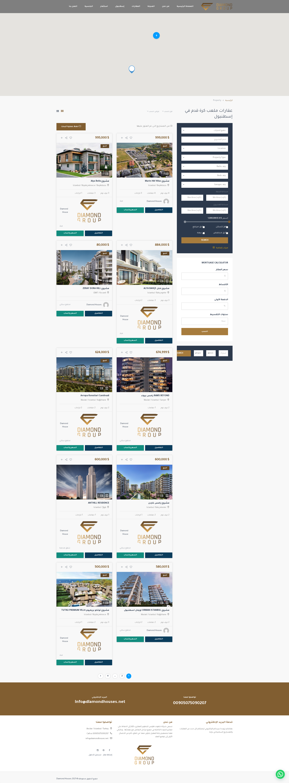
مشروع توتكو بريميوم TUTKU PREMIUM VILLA (85, 610)
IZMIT (95, 293)
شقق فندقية (64, 548)
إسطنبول (119, 6)
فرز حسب (167, 112)
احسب (205, 332)
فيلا (121, 201)
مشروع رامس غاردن (158, 503)
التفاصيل (159, 210)
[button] (280, 774)
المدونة (151, 6)
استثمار (104, 6)
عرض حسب (153, 112)
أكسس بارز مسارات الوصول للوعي (218, 739)
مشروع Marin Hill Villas (157, 181)
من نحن (165, 6)
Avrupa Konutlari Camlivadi (95, 396)
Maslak (147, 400)
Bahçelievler (160, 508)
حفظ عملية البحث (70, 127)
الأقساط (223, 285)
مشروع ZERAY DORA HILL (96, 288)
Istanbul (151, 186)
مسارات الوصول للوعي (223, 744)
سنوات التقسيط (219, 315)
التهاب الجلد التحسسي (223, 750)
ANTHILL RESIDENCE (98, 503)
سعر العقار (222, 270)
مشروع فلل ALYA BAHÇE (156, 288)
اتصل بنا (73, 6)
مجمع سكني (64, 305)
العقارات (136, 6)
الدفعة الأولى (221, 300)
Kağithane (101, 400)
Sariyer (163, 400)
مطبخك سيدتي (226, 755)
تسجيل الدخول (95, 755)
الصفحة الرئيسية (185, 6)
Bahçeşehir (161, 293)
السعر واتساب (130, 210)
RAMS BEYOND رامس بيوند (155, 396)
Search (204, 240)
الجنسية (89, 6)
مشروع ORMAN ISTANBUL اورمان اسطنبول (146, 610)
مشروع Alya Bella (100, 181)
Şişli (104, 508)
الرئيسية (229, 101)
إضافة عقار (107, 755)
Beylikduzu (161, 186)
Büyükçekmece (88, 186)
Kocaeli (103, 293)
